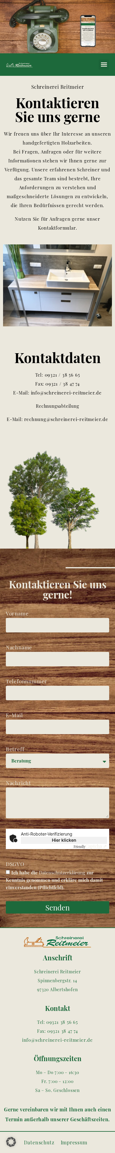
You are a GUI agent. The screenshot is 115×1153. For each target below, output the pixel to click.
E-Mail (14, 715)
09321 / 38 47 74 (62, 384)
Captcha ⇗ (90, 846)
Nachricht (18, 782)
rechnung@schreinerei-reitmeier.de (66, 419)
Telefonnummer (26, 681)
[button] (104, 64)
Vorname (17, 613)
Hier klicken (64, 840)
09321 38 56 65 (62, 1022)
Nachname (19, 647)
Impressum (74, 1142)
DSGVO (15, 864)
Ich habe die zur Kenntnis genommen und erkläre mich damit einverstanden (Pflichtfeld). (54, 879)
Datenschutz (39, 1142)
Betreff (15, 749)
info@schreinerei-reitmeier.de (65, 393)
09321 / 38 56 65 (61, 375)
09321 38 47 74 (62, 1031)
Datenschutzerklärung (62, 872)
